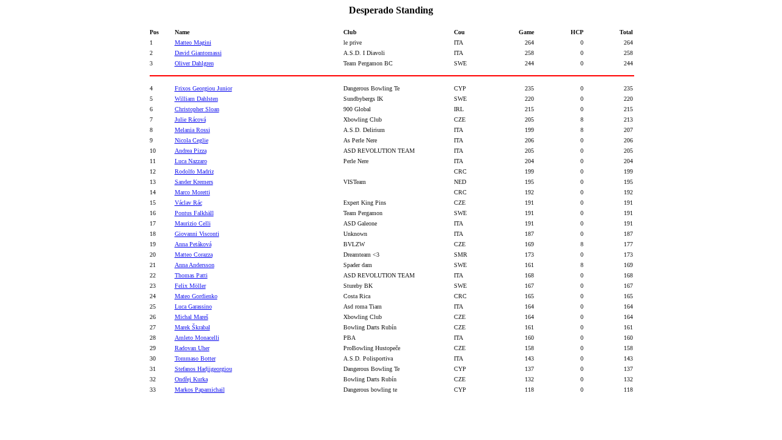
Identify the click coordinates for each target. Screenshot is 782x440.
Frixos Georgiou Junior (203, 88)
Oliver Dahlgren (194, 63)
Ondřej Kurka (191, 379)
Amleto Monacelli (197, 337)
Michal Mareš (191, 317)
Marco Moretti (192, 192)
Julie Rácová (190, 119)
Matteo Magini (193, 42)
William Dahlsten (196, 98)
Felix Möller (190, 285)
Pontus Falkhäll (194, 213)
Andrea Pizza (190, 150)
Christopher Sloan (197, 109)
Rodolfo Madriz (194, 171)
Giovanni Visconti (197, 233)
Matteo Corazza (194, 254)
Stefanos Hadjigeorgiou (203, 368)
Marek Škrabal (192, 327)
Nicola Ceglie (191, 140)
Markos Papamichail (200, 389)
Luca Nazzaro (191, 161)
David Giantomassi (198, 53)
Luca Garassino (193, 306)
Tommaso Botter (195, 358)
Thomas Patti (191, 275)
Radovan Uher (192, 348)
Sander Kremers (194, 181)
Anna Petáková (193, 244)
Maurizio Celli (193, 223)
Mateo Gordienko (196, 296)
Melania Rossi (192, 130)
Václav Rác (188, 202)
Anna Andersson (194, 265)
